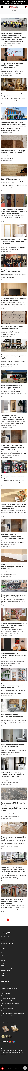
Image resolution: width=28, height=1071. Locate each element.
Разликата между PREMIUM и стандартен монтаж (14, 1016)
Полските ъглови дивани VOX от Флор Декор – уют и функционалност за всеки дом (14, 839)
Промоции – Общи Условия (8, 998)
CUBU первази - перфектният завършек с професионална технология (12, 567)
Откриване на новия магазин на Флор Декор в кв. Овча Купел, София (13, 357)
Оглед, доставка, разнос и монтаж (10, 1003)
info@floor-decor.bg (9, 940)
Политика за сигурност (7, 1008)
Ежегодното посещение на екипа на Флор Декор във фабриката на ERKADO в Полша (13, 35)
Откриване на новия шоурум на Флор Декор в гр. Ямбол (13, 596)
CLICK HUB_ (17, 1068)
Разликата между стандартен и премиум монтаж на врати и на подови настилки (13, 506)
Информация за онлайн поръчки (9, 988)
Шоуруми (3, 963)
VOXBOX (3, 975)
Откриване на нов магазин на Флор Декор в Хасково (12, 477)
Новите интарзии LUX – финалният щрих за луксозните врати (13, 655)
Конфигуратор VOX (6, 973)
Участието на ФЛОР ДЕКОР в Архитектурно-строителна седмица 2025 (12, 901)
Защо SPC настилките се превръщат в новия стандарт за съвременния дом (13, 181)
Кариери (3, 965)
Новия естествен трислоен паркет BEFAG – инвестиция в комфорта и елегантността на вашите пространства (13, 870)
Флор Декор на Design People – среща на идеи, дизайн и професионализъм (13, 66)
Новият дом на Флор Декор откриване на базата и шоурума (13, 123)
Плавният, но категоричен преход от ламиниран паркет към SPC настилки (12, 447)
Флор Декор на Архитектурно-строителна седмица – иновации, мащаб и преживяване (14, 211)
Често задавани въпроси (7, 968)
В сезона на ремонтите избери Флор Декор (13, 95)
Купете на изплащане (6, 991)
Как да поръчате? (5, 986)
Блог (2, 955)
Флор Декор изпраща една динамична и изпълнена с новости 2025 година (11, 387)
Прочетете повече (7, 45)
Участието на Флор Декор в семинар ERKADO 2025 (12, 327)
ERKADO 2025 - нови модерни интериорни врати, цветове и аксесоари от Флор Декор (12, 775)
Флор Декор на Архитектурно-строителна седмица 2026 (13, 271)
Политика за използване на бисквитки (11, 1011)
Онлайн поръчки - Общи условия (9, 1001)
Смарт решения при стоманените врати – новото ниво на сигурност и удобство (12, 417)
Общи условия (4, 996)
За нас (2, 953)
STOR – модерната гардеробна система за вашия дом (13, 745)
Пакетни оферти (5, 993)
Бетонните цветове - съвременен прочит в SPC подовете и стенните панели (12, 536)
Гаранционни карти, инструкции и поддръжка (12, 1013)
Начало (14, 12)
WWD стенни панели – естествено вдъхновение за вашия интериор (12, 716)
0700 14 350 (7, 937)
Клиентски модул (5, 970)
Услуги (2, 958)
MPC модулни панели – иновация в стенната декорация (14, 299)
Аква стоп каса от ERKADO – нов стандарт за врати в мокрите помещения (14, 241)
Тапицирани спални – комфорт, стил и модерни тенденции (13, 152)
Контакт (3, 960)
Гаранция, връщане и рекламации (9, 1006)
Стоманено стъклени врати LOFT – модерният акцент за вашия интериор (12, 686)
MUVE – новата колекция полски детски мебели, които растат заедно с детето (14, 625)
